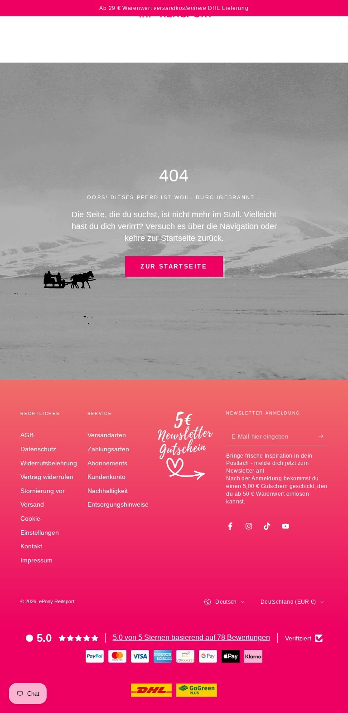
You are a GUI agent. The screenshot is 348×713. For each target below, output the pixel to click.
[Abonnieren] (323, 437)
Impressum (36, 560)
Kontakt (31, 546)
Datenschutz (38, 449)
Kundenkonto (106, 476)
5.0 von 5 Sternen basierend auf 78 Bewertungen (191, 637)
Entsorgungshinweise (118, 504)
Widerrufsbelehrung (48, 463)
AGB (27, 435)
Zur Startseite (173, 266)
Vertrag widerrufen (46, 476)
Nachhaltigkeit (107, 490)
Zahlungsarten (108, 449)
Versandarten (106, 435)
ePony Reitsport (56, 601)
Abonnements (107, 463)
